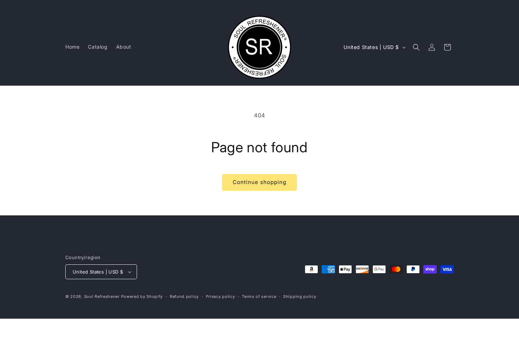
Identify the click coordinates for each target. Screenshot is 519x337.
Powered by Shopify (142, 296)
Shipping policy (299, 296)
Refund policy (184, 296)
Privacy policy (220, 296)
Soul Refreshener (102, 296)
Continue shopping (259, 182)
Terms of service (259, 296)
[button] (416, 47)
